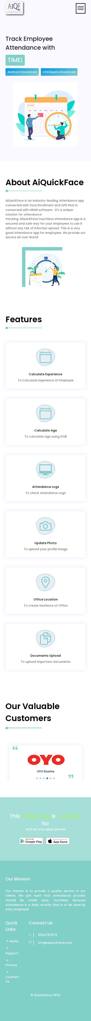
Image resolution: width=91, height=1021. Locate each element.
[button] (37, 778)
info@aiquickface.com (55, 943)
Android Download (22, 72)
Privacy (11, 965)
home (13, 941)
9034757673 (47, 935)
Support (12, 953)
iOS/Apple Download (59, 72)
